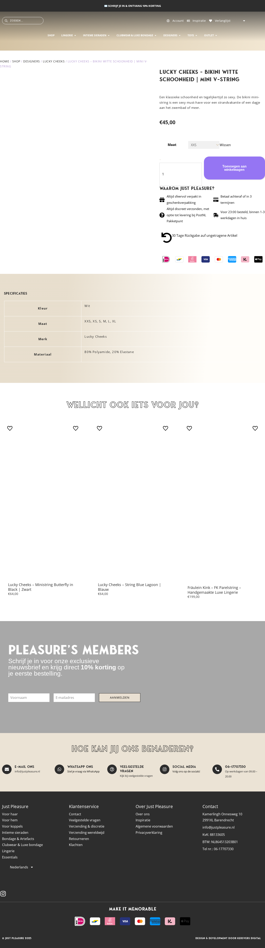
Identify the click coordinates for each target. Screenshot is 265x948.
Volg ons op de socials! (186, 771)
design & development (211, 938)
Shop (16, 61)
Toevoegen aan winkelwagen (234, 168)
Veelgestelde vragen (132, 769)
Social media (184, 767)
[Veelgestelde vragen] (112, 769)
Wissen (225, 145)
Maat (172, 144)
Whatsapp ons (80, 767)
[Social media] (164, 769)
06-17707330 (235, 767)
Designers (31, 61)
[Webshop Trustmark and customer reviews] (255, 894)
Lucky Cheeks (54, 61)
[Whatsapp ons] (59, 769)
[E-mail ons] (7, 769)
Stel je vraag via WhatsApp (83, 771)
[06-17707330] (217, 769)
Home (4, 61)
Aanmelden (120, 697)
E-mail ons (24, 767)
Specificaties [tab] (15, 293)
